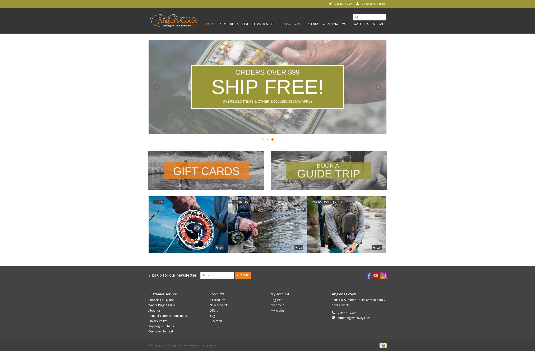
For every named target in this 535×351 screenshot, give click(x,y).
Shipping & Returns (161, 326)
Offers (214, 310)
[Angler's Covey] (174, 20)
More (345, 24)
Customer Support (160, 331)
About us (154, 310)
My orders (277, 305)
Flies (286, 24)
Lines (246, 24)
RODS (222, 24)
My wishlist (278, 310)
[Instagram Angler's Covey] (383, 275)
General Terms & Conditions (167, 316)
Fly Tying (312, 24)
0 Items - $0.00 (343, 3)
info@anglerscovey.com (354, 318)
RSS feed (216, 321)
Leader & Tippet (266, 24)
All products (217, 300)
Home (210, 24)
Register (276, 300)
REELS (234, 24)
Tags (213, 316)
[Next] (378, 87)
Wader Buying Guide (162, 305)
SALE (381, 24)
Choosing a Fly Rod (161, 300)
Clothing (330, 24)
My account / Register (374, 3)
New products (219, 305)
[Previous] (156, 87)
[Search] (355, 17)
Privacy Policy (157, 321)
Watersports (364, 24)
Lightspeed (211, 345)
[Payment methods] (382, 345)
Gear (297, 24)
